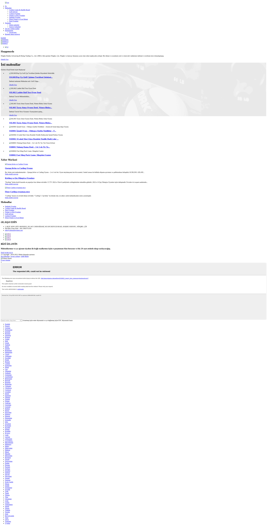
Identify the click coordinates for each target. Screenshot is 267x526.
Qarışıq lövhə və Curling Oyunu (19, 168)
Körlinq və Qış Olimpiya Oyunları (19, 178)
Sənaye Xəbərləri (15, 27)
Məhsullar (8, 8)
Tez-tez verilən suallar (12, 29)
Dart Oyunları (13, 21)
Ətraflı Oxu (4, 59)
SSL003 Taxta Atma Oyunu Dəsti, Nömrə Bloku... (30, 107)
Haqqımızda (9, 30)
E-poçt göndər (5, 260)
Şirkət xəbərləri (14, 25)
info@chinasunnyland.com (14, 230)
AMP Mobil (25, 256)
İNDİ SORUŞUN (7, 253)
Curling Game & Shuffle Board (19, 10)
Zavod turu (12, 32)
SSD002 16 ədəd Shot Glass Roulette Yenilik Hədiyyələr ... (34, 139)
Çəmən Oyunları (14, 14)
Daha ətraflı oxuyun (11, 174)
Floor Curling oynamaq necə (17, 192)
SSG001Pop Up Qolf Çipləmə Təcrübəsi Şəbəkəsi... (31, 77)
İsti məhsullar (5, 256)
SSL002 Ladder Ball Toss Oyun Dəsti (25, 92)
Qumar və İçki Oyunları (17, 15)
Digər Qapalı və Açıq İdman (18, 19)
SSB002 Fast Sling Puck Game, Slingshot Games (30, 155)
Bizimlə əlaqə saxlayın (12, 34)
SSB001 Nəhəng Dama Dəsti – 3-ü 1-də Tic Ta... (29, 147)
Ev (6, 6)
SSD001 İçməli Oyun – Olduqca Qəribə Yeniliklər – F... (32, 131)
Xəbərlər (8, 23)
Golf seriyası (13, 12)
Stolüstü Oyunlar (14, 17)
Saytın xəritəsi (15, 256)
